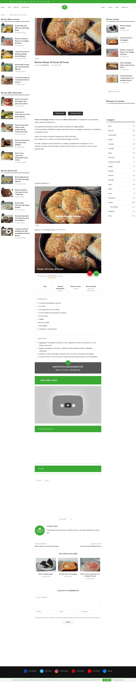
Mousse (121, 175)
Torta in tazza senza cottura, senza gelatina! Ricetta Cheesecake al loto (21, 128)
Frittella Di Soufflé (121, 162)
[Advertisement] (68, 89)
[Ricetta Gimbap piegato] (46, 564)
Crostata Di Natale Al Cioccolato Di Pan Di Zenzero (22, 80)
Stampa (96, 272)
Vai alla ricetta (60, 113)
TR (34, 1)
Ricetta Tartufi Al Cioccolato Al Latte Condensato (21, 192)
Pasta (121, 193)
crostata (110, 7)
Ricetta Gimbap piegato (46, 574)
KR (21, 1)
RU (48, 1)
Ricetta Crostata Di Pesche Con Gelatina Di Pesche (127, 52)
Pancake (121, 180)
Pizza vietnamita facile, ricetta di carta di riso (127, 65)
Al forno (39, 480)
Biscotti (16, 7)
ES (14, 1)
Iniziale (3, 15)
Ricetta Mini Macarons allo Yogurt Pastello (22, 205)
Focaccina (121, 157)
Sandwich (121, 211)
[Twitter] (118, 110)
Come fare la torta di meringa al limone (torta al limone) (22, 54)
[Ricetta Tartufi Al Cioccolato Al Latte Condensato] (7, 193)
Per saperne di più (118, 680)
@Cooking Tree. (75, 370)
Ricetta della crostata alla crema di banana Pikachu (22, 67)
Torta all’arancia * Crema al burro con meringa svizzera (127, 78)
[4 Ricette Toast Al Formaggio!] (68, 564)
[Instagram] (123, 110)
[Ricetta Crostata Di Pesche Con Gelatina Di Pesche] (90, 564)
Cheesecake (25, 7)
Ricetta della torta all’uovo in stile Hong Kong (22, 28)
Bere (121, 126)
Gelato (121, 166)
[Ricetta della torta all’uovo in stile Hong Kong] (7, 29)
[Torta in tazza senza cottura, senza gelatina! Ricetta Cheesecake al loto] (7, 128)
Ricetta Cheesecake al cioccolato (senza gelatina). (22, 142)
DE (24, 1)
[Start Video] (68, 405)
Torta (9, 7)
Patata (47, 480)
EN (17, 1)
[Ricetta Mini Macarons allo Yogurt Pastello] (7, 206)
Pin (90, 272)
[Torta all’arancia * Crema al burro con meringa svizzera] (112, 79)
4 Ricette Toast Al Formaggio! (68, 574)
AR (45, 1)
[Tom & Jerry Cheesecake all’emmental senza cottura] (7, 156)
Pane (117, 7)
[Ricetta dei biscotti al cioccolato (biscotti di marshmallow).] (7, 219)
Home (3, 7)
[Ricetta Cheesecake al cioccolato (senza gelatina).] (7, 143)
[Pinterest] (128, 110)
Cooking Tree (45, 65)
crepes (121, 139)
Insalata (121, 171)
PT (31, 1)
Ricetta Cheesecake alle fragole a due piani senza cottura (21, 101)
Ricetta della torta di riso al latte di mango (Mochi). (22, 179)
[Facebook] (113, 110)
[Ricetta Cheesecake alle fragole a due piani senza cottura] (7, 102)
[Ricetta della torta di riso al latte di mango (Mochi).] (7, 180)
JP (41, 1)
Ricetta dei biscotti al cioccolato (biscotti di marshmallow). (22, 218)
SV (28, 1)
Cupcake (121, 148)
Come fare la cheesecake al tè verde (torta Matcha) (22, 114)
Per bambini (122, 207)
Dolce (103, 7)
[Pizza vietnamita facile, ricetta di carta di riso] (112, 66)
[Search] (130, 7)
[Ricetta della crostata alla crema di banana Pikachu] (7, 68)
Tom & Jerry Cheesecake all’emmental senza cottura (21, 156)
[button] (37, 205)
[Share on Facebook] (73, 519)
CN (38, 1)
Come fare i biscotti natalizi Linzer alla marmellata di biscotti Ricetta (22, 232)
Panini (121, 189)
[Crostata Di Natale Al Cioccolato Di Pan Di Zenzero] (7, 81)
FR (10, 1)
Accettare (107, 680)
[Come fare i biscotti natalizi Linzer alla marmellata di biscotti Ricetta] (7, 232)
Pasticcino (125, 7)
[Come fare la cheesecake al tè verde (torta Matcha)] (7, 115)
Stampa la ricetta (76, 113)
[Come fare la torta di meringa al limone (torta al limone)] (7, 55)
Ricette (121, 202)
